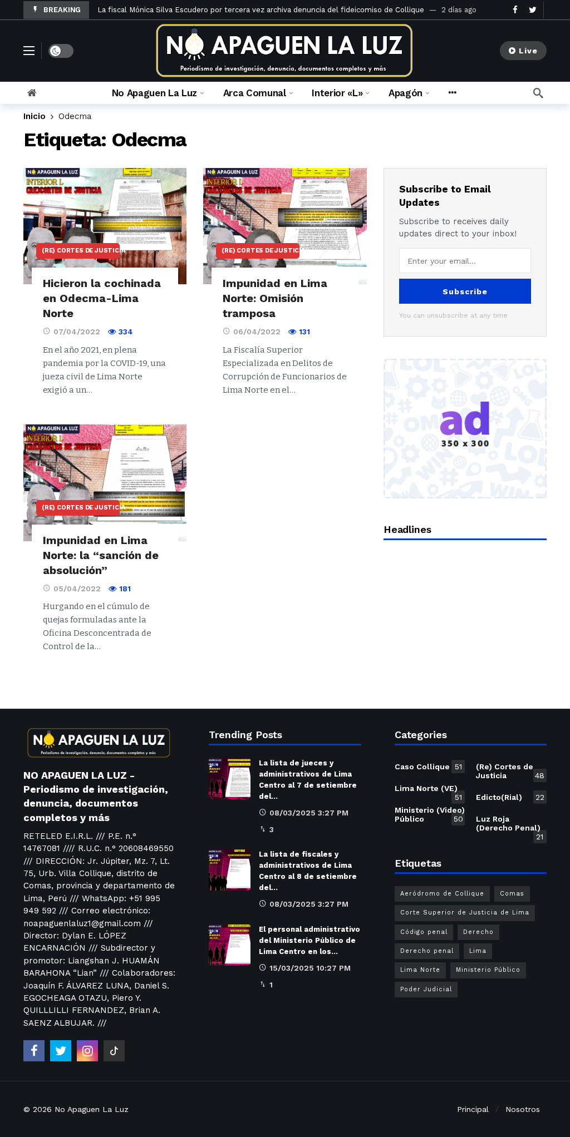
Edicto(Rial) (510, 797)
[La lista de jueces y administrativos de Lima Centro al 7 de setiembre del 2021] (229, 778)
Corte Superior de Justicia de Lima (464, 912)
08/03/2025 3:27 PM (308, 812)
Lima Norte (420, 969)
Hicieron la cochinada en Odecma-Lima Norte (102, 298)
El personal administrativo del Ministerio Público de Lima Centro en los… (309, 940)
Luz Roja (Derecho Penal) (509, 825)
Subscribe (465, 291)
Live (528, 50)
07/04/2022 (76, 331)
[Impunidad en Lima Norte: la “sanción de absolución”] (104, 482)
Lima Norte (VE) (428, 790)
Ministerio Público (488, 969)
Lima (478, 951)
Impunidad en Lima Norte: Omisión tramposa (275, 298)
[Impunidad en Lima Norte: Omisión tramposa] (284, 226)
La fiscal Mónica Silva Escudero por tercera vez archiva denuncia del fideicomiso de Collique (260, 10)
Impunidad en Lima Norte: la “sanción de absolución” (101, 555)
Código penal (424, 932)
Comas (512, 893)
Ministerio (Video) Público (430, 814)
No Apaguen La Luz (92, 1109)
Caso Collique (428, 766)
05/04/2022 (77, 588)
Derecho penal (427, 951)
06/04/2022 (257, 331)
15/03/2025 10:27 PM (310, 967)
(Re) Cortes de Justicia (81, 250)
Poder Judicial (426, 989)
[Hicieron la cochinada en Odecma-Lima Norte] (104, 226)
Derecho (478, 932)
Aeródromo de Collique (442, 893)
